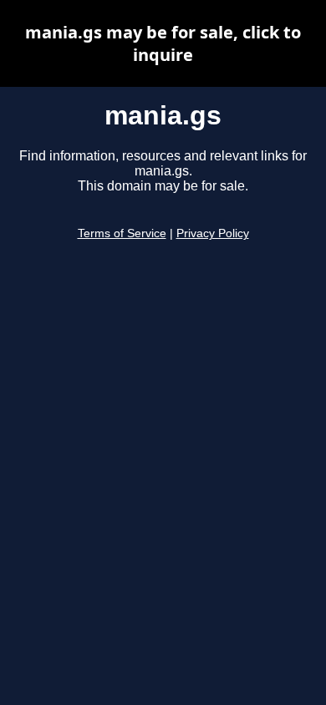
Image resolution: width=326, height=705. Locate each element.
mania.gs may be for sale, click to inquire (163, 43)
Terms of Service (122, 233)
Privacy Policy (212, 233)
